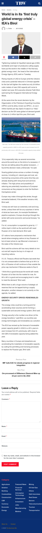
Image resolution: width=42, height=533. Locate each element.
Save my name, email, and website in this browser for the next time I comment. (22, 457)
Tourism (32, 507)
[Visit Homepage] (21, 3)
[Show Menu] (3, 3)
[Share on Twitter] (24, 57)
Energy (15, 10)
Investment (19, 502)
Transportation (34, 510)
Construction (6, 497)
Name (4, 426)
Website (5, 446)
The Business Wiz (11, 528)
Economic (5, 507)
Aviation (5, 487)
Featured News (20, 484)
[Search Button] (39, 3)
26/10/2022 (19, 28)
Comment (6, 399)
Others (31, 491)
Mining (31, 484)
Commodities (6, 494)
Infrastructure (20, 498)
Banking (5, 491)
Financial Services (18, 488)
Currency (5, 504)
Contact (13, 524)
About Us (4, 524)
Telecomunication (35, 504)
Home (3, 10)
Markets (18, 511)
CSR (3, 500)
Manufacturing (20, 508)
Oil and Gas (33, 487)
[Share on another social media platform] (35, 57)
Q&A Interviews (34, 494)
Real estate (33, 497)
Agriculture (6, 484)
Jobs (17, 505)
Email (4, 436)
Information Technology (19, 494)
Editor (10, 28)
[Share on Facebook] (13, 57)
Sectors (9, 10)
